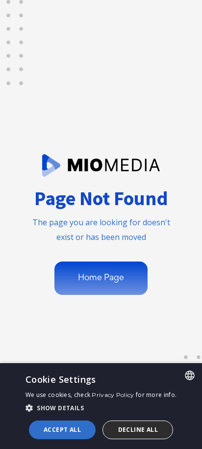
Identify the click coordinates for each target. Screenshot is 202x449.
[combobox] (190, 375)
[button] (101, 408)
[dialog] (101, 406)
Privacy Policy (113, 394)
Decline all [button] (138, 429)
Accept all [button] (62, 429)
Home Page (101, 278)
